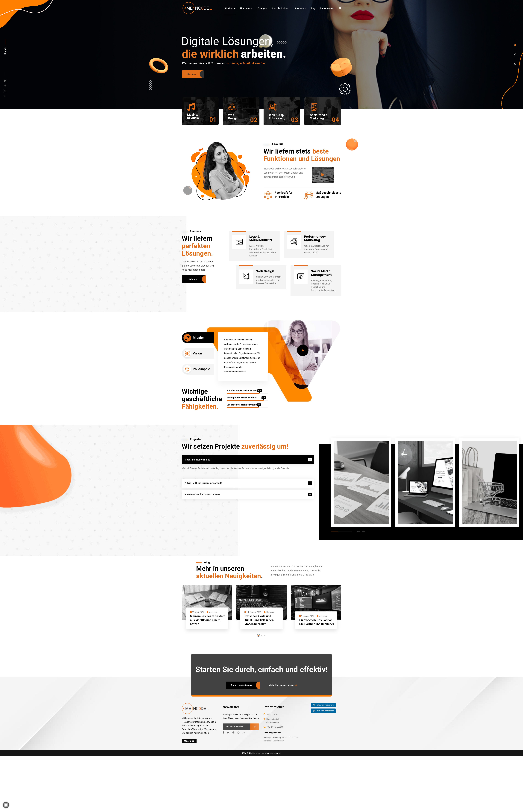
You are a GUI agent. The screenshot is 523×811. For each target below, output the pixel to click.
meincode (213, 612)
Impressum (326, 8)
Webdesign (410, 511)
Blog (313, 8)
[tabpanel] (361, 483)
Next (363, 531)
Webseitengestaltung (417, 508)
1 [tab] (258, 635)
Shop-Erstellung (478, 508)
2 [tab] (261, 635)
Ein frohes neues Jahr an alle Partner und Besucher (316, 622)
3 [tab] (264, 635)
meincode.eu (275, 753)
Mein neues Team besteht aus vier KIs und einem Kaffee (207, 620)
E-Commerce (346, 511)
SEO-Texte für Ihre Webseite (357, 508)
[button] (6, 805)
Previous (358, 531)
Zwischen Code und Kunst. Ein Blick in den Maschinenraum (259, 620)
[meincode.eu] (197, 8)
